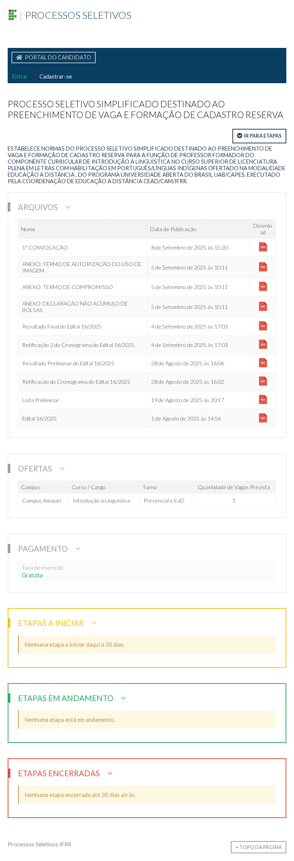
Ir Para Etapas (263, 136)
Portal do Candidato (57, 57)
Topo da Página (260, 847)
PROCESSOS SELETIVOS (75, 15)
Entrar (20, 76)
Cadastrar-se (55, 76)
